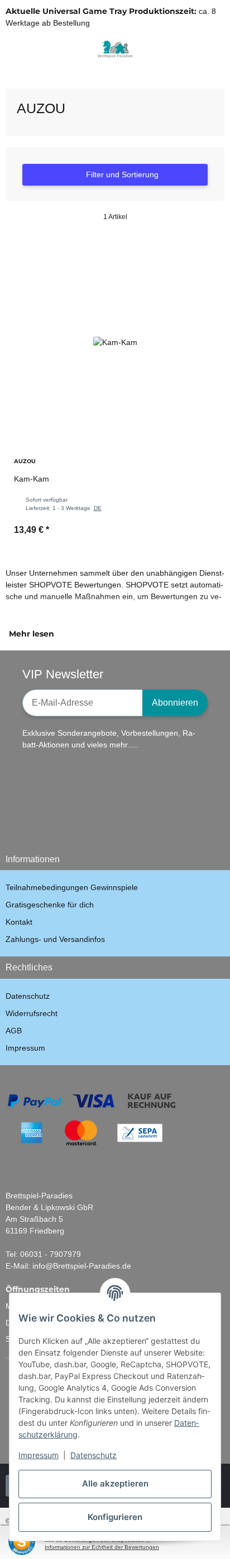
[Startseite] (8, 74)
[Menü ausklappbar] (10, 49)
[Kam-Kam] (115, 342)
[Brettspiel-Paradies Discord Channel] (165, 819)
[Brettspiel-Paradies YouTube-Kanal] (94, 819)
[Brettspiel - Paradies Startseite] (115, 48)
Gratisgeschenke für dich (50, 904)
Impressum (38, 1455)
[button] (199, 49)
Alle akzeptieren (115, 1483)
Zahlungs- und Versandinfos (55, 939)
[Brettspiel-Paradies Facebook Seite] (59, 819)
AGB (14, 1030)
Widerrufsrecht (32, 1013)
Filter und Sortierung (121, 174)
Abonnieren (175, 702)
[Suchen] (31, 49)
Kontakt (19, 921)
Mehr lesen (32, 634)
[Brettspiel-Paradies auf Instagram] (129, 819)
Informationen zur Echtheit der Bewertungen (102, 1547)
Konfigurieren (115, 1517)
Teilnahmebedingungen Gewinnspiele (72, 887)
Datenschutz (93, 1455)
